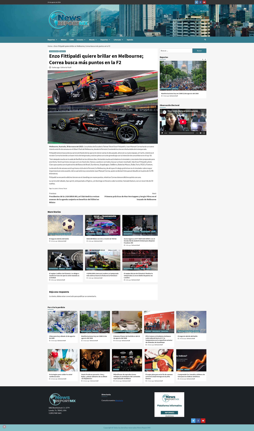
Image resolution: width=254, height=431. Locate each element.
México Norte (156, 331)
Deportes (104, 40)
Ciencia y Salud (53, 369)
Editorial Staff (66, 67)
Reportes (51, 40)
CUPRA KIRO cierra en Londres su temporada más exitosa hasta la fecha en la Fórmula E (102, 274)
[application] (183, 122)
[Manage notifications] (4, 426)
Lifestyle (117, 40)
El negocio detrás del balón (59, 239)
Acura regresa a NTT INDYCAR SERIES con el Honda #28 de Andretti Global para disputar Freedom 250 (139, 241)
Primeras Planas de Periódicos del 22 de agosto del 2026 (126, 337)
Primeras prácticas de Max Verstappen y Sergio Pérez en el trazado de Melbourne (130, 196)
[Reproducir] (162, 133)
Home (50, 46)
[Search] (205, 39)
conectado (70, 296)
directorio (119, 400)
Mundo (92, 40)
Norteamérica (128, 234)
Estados (80, 40)
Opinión (130, 40)
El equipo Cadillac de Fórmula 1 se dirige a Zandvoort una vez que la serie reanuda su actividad (64, 275)
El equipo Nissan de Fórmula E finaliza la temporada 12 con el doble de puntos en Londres (138, 275)
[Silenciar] (201, 133)
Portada (106, 234)
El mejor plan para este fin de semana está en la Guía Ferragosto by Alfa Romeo (159, 376)
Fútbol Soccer (60, 234)
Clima (50, 331)
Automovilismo (54, 51)
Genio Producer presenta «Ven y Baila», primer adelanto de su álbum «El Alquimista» (94, 376)
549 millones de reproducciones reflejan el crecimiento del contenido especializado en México (126, 376)
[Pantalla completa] (204, 133)
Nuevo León (165, 331)
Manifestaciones (166, 88)
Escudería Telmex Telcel (59, 188)
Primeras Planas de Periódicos (122, 331)
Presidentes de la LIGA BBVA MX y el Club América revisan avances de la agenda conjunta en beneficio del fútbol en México (74, 198)
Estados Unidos (145, 231)
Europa (143, 268)
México (63, 40)
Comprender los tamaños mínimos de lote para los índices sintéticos (191, 375)
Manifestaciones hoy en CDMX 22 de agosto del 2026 (179, 93)
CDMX (71, 40)
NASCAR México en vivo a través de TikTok (101, 239)
